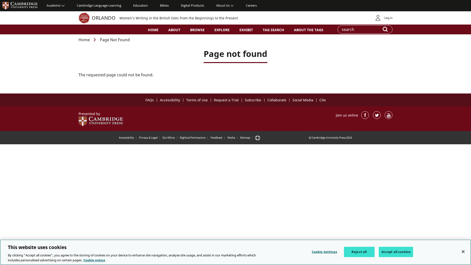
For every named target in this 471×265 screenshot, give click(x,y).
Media (231, 137)
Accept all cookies (395, 252)
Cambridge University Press (20, 5)
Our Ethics (168, 137)
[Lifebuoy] (257, 138)
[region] (235, 252)
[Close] (463, 251)
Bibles (164, 5)
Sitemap (245, 137)
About (174, 29)
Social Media (302, 100)
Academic (54, 5)
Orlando (104, 17)
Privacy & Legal (148, 137)
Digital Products (192, 5)
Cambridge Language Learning (99, 5)
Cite (322, 100)
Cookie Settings (324, 252)
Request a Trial (226, 100)
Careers (251, 5)
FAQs (149, 100)
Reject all (359, 252)
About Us (223, 5)
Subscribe (253, 100)
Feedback (216, 137)
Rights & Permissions (193, 137)
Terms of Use (197, 100)
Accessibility (170, 100)
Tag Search (273, 29)
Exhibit (246, 29)
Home (153, 29)
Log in (388, 18)
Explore (222, 29)
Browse (197, 29)
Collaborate (276, 100)
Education (140, 5)
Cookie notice (94, 260)
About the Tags (308, 29)
